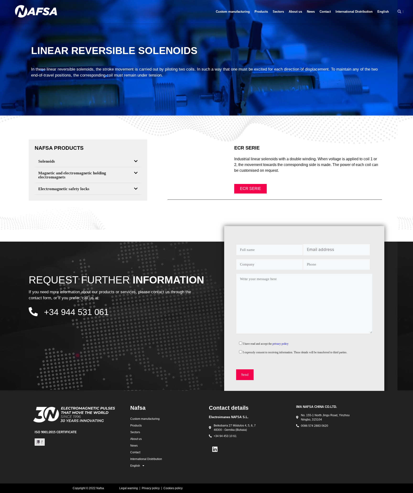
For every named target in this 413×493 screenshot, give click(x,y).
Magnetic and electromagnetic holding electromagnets (72, 175)
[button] (88, 161)
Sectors (278, 11)
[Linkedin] (215, 449)
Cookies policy (173, 488)
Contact (325, 11)
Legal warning (128, 488)
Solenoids (46, 161)
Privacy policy (151, 488)
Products (261, 11)
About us (295, 11)
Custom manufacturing (233, 11)
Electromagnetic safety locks (63, 189)
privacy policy (280, 343)
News (311, 11)
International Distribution (354, 11)
